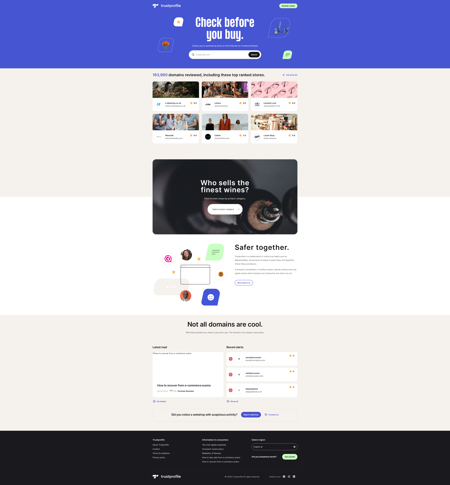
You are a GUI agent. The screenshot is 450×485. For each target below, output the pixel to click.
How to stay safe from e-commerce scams (221, 457)
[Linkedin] (294, 477)
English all (258, 447)
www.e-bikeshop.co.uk (175, 106)
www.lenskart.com (272, 106)
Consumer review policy (213, 449)
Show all (234, 401)
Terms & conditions (161, 453)
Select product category (223, 209)
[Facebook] (284, 477)
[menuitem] (175, 444)
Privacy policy (159, 457)
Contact (156, 449)
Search (254, 54)
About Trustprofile (161, 445)
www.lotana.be (221, 106)
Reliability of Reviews (211, 453)
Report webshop (251, 414)
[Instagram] (289, 477)
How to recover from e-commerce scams (220, 461)
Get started (290, 457)
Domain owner (288, 6)
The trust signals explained (214, 445)
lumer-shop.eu (270, 138)
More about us (243, 283)
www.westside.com (173, 138)
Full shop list (291, 75)
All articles (161, 401)
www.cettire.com (221, 138)
